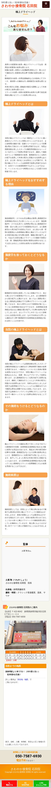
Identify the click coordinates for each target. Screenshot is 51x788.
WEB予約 (25, 785)
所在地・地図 (23, 679)
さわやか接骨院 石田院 (19, 6)
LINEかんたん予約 (41, 784)
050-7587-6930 (28, 756)
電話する (9, 785)
